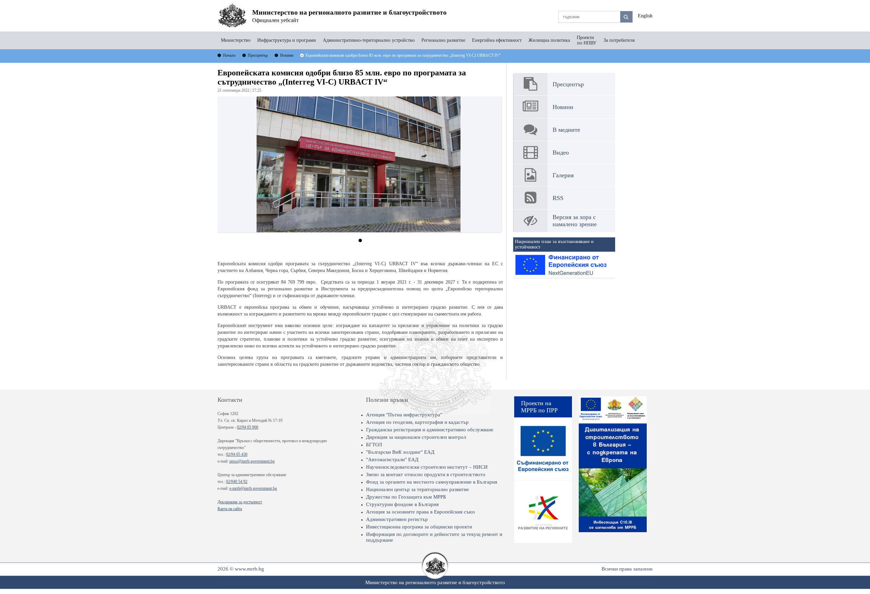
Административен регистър (397, 519)
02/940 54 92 (236, 481)
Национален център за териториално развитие (417, 489)
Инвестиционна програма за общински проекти (419, 526)
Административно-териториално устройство (369, 40)
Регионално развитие (443, 40)
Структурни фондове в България (402, 504)
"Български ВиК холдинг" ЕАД (400, 452)
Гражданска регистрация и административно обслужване (429, 429)
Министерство (235, 40)
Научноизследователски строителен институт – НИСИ (427, 467)
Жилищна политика (549, 40)
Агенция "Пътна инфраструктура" (404, 414)
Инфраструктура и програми (286, 40)
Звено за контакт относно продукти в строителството (425, 474)
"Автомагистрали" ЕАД (392, 459)
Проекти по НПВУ (587, 40)
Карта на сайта (230, 508)
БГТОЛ (374, 444)
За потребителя (619, 40)
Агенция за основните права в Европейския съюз (420, 512)
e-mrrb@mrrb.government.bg (253, 488)
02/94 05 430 (236, 454)
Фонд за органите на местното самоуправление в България (431, 482)
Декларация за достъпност (240, 502)
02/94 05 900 (247, 427)
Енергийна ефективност (497, 40)
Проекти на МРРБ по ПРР (539, 407)
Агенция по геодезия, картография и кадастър (417, 422)
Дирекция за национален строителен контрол (416, 437)
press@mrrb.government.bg (252, 461)
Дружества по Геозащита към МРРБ (406, 497)
